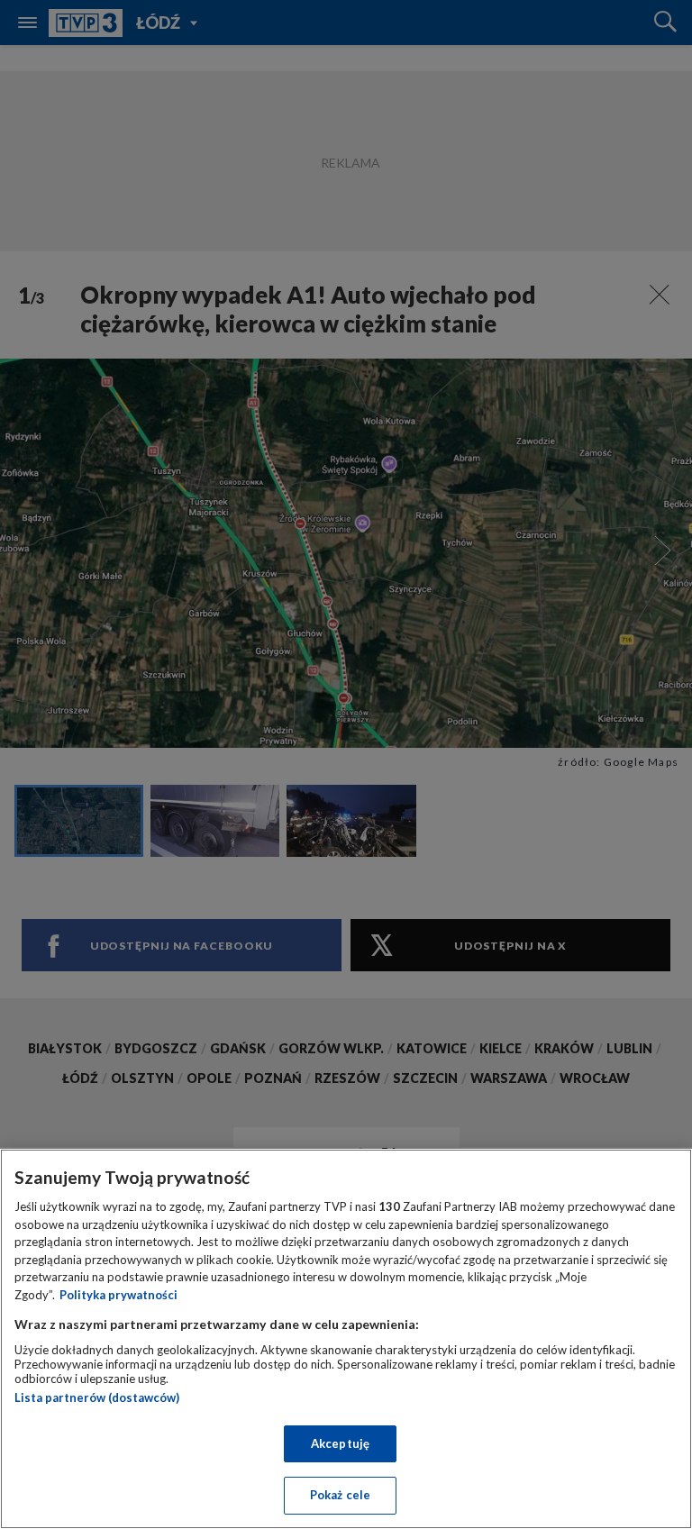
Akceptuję (340, 1443)
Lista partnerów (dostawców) (96, 1397)
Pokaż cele (340, 1495)
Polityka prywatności (118, 1295)
